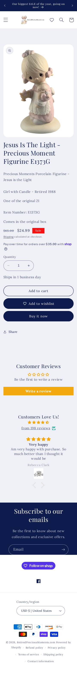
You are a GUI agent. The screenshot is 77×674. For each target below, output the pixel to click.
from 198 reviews (35, 428)
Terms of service (28, 654)
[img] (38, 422)
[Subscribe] (63, 549)
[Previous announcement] (4, 5)
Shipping (8, 236)
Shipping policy (53, 654)
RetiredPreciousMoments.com (36, 642)
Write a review (38, 391)
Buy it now (38, 316)
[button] (5, 20)
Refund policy (34, 647)
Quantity (9, 257)
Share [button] (13, 332)
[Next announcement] (72, 5)
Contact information (41, 661)
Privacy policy (57, 647)
